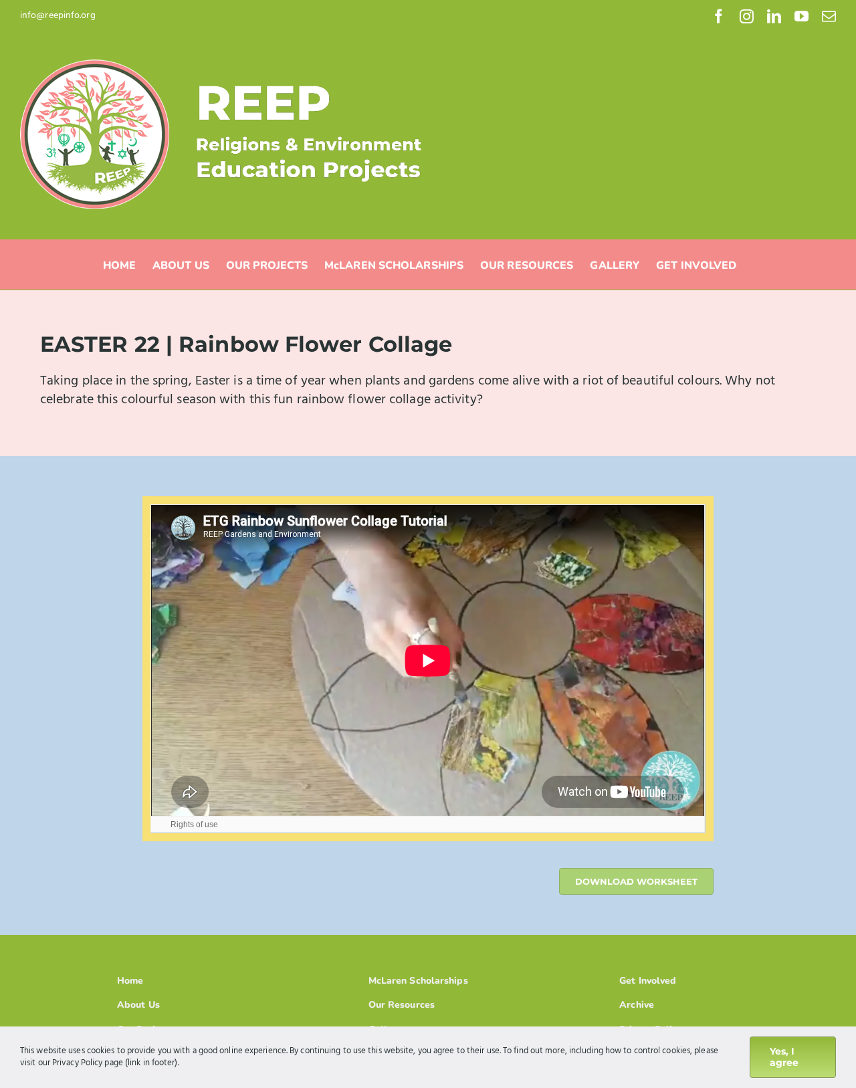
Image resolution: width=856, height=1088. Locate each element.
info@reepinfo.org (58, 15)
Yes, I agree (784, 1057)
